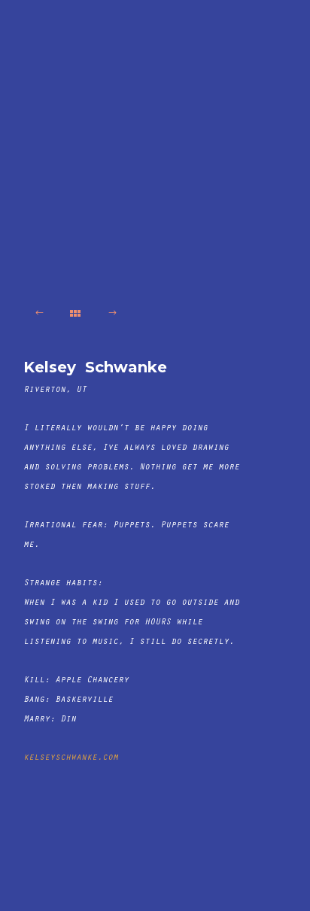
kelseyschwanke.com (70, 758)
